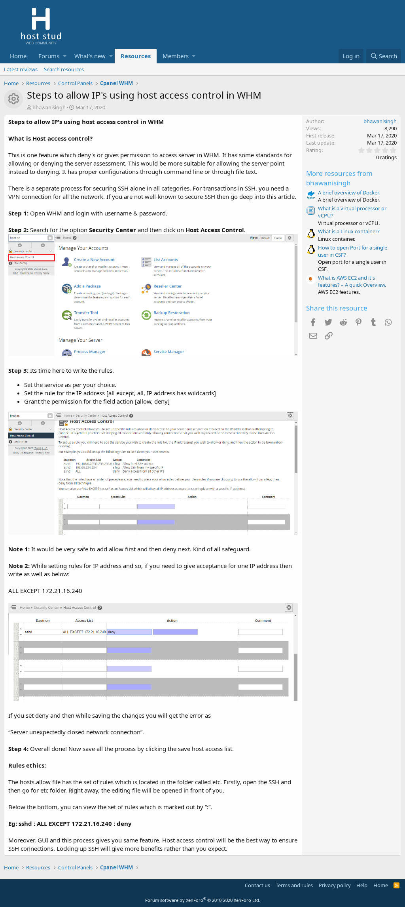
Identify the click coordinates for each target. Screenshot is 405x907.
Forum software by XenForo (202, 900)
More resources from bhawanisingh (339, 178)
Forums (48, 56)
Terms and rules (294, 885)
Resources (136, 56)
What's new (90, 56)
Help (361, 885)
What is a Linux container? (349, 231)
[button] (64, 56)
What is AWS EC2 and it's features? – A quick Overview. (352, 281)
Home (18, 56)
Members (176, 56)
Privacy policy (335, 885)
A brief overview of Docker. (349, 192)
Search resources (64, 69)
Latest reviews (21, 69)
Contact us (257, 885)
